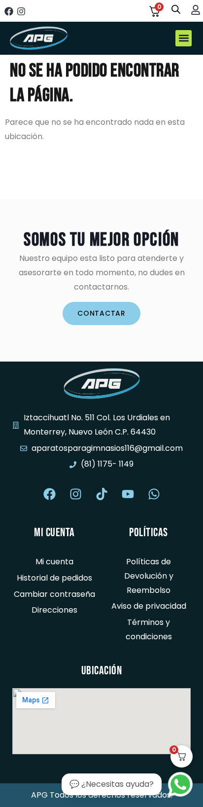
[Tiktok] (101, 493)
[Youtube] (127, 493)
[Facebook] (8, 11)
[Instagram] (21, 11)
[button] (183, 38)
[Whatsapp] (153, 493)
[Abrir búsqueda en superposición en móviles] (176, 9)
